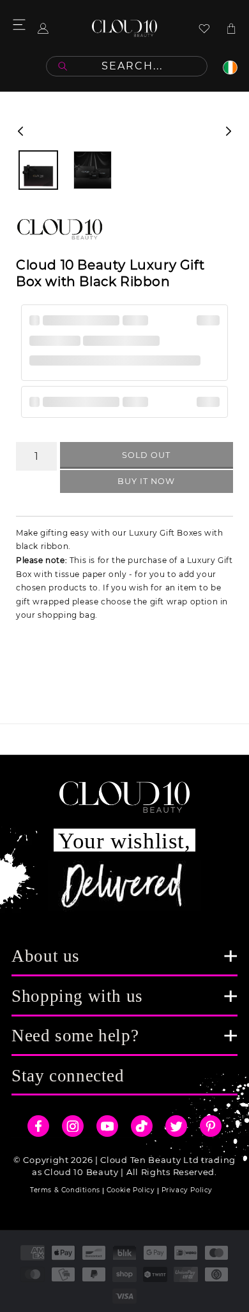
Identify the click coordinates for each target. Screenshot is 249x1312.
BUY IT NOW (146, 481)
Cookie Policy (131, 1190)
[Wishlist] (204, 28)
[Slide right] (229, 131)
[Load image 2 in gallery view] (92, 170)
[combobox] (126, 66)
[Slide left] (20, 131)
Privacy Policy (187, 1190)
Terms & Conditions (65, 1190)
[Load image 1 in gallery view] (38, 170)
